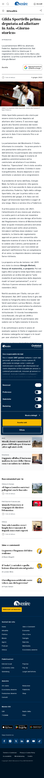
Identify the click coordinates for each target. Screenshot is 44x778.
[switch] (38, 392)
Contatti (5, 697)
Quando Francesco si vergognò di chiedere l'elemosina (13, 508)
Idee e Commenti (28, 627)
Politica (4, 634)
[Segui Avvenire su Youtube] (33, 741)
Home (4, 627)
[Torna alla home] (3, 10)
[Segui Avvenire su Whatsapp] (27, 741)
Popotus (25, 664)
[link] (21, 3)
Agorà (4, 642)
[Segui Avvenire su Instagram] (10, 741)
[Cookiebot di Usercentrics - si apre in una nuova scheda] (31, 346)
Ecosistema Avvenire (9, 690)
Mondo (4, 638)
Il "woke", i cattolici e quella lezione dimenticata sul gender (18, 566)
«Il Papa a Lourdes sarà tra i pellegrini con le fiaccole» (15, 488)
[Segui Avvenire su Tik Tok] (39, 741)
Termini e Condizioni (10, 752)
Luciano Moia (8, 572)
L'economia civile (8, 668)
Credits (30, 756)
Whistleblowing (19, 756)
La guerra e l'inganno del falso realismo (17, 552)
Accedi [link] (39, 4)
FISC (24, 715)
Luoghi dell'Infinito (29, 672)
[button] (3, 4)
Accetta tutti (22, 422)
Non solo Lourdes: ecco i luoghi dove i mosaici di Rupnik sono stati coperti (15, 528)
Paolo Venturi (8, 587)
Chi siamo (5, 686)
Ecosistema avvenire (29, 650)
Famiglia (25, 638)
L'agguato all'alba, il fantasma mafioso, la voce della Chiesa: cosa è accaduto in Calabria (16, 461)
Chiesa (4, 650)
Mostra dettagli (31, 415)
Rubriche (25, 642)
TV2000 (5, 715)
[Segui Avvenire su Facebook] (4, 741)
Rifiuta (22, 430)
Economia (25, 630)
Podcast (5, 646)
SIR (3, 711)
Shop (24, 693)
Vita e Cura (26, 634)
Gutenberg (5, 672)
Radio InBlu (26, 711)
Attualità (5, 630)
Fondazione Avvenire (9, 693)
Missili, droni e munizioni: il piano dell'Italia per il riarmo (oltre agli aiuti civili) (16, 444)
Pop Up (25, 668)
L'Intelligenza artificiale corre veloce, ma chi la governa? (17, 581)
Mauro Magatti (9, 557)
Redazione (7, 40)
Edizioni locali (7, 664)
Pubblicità (26, 690)
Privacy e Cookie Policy (27, 752)
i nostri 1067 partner (15, 358)
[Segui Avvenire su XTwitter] (16, 741)
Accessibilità (7, 756)
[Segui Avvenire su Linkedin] (21, 741)
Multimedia (26, 646)
